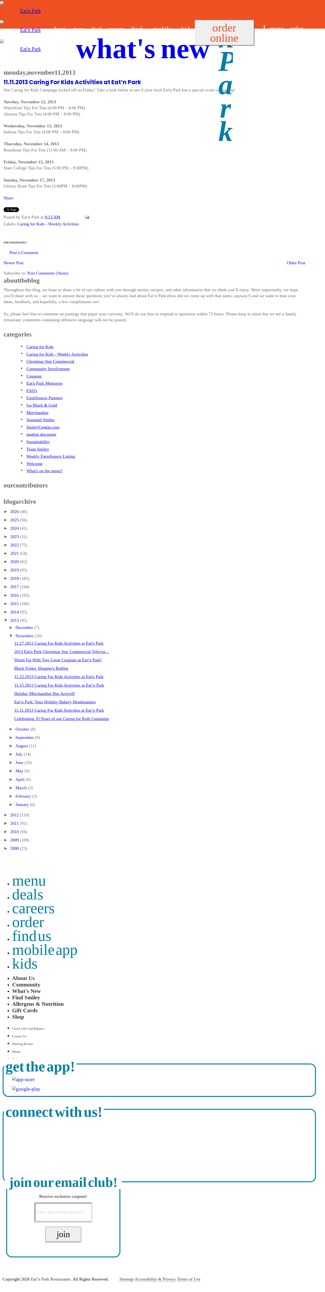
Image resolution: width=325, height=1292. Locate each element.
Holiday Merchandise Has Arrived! (44, 693)
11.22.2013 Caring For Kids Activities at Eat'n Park (58, 676)
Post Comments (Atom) (47, 273)
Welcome (34, 463)
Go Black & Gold (41, 405)
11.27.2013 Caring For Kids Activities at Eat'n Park (58, 643)
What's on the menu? (44, 470)
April (20, 779)
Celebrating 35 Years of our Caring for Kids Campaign (61, 718)
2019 (15, 570)
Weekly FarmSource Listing (50, 456)
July (19, 754)
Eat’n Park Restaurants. (51, 1279)
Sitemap (126, 1279)
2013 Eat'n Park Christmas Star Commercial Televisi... (61, 651)
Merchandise (37, 412)
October (22, 729)
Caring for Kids (40, 346)
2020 (15, 561)
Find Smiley (26, 997)
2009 (15, 840)
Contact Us (19, 1036)
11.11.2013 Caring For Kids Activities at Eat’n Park (72, 82)
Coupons (34, 376)
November (25, 635)
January (22, 804)
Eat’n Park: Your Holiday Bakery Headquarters (55, 702)
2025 (15, 520)
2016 (15, 595)
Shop (18, 1017)
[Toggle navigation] (264, 28)
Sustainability (38, 441)
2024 (15, 528)
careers (33, 908)
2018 (15, 578)
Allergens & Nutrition (38, 1004)
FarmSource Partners (44, 397)
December (24, 627)
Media (16, 1051)
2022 (15, 545)
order (296, 28)
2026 (15, 511)
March (21, 787)
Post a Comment (24, 252)
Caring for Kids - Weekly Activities (48, 224)
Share (8, 198)
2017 (15, 586)
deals (27, 894)
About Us (23, 978)
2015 (15, 603)
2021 (15, 553)
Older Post (296, 262)
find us (272, 40)
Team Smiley (37, 449)
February (23, 796)
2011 (15, 823)
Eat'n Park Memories (44, 383)
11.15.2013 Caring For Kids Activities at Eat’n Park (59, 685)
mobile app (45, 949)
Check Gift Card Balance (28, 1028)
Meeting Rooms (22, 1044)
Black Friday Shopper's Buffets (41, 668)
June (20, 762)
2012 (15, 815)
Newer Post (14, 262)
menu (277, 28)
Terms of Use (188, 1279)
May (20, 770)
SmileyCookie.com (42, 427)
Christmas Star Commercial (50, 361)
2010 (15, 831)
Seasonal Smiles (40, 419)
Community (26, 984)
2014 (15, 612)
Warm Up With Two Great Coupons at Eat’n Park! (58, 660)
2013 (15, 620)
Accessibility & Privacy (155, 1279)
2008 (15, 848)
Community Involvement (48, 368)
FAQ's (31, 390)
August (22, 745)
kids (25, 963)
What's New (26, 991)
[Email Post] (86, 217)
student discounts (41, 434)
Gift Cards (25, 1010)
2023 (15, 536)
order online (224, 32)
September (25, 737)
